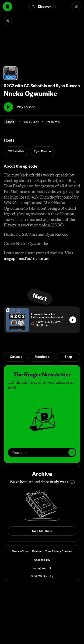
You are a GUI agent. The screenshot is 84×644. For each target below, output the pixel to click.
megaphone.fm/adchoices (26, 258)
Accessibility (42, 559)
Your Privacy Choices (58, 551)
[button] (42, 6)
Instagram (39, 568)
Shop (68, 357)
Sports (10, 121)
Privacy (37, 551)
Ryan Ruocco (42, 151)
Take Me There (42, 531)
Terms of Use (20, 551)
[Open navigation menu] (76, 6)
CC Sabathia (16, 151)
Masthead (42, 357)
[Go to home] (7, 6)
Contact (16, 357)
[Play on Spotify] (8, 21)
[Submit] (71, 452)
